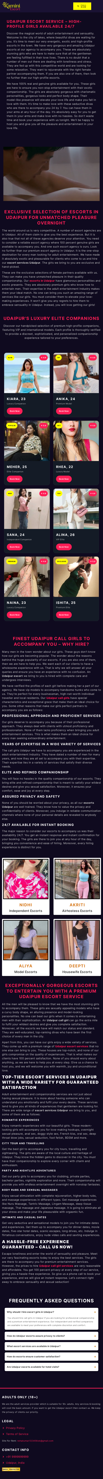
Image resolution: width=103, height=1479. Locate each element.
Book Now (15, 411)
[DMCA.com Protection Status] (11, 1470)
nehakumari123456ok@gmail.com (35, 1440)
